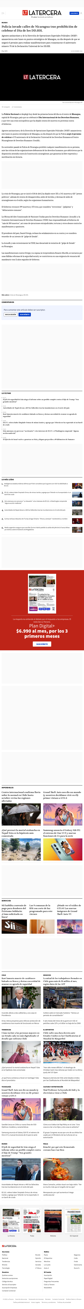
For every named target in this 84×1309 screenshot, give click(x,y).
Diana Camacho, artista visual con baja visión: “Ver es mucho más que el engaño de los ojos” (62, 1185)
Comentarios (18, 107)
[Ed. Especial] (74, 1233)
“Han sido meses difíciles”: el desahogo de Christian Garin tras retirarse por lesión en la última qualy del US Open (62, 1070)
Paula (45, 1144)
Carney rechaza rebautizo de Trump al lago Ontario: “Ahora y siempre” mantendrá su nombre (35, 519)
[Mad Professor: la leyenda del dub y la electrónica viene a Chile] (62, 1109)
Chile (4, 975)
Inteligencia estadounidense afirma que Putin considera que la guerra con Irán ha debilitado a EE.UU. (36, 485)
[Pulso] (32, 1233)
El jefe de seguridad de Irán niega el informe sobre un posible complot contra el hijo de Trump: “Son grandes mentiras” (41, 401)
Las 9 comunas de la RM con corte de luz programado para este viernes (40, 909)
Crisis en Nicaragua (16, 295)
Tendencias (6, 1030)
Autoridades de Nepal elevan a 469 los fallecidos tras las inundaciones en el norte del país (36, 408)
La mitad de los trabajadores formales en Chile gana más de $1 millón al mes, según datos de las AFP (62, 981)
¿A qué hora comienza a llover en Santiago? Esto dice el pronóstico (20, 1079)
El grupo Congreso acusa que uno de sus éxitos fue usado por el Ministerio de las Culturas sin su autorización (62, 1135)
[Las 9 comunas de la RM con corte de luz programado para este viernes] (42, 926)
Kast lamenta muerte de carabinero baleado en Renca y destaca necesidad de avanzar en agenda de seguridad (40, 415)
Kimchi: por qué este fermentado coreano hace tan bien (59, 1148)
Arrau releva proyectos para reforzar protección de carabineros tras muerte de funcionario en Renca (21, 1022)
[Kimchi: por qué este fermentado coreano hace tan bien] (62, 1169)
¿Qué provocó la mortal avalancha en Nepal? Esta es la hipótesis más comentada (21, 833)
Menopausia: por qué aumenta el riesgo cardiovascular (58, 1193)
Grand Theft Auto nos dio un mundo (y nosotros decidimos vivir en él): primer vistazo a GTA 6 (62, 795)
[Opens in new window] (53, 1233)
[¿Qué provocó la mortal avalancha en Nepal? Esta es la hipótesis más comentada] (21, 849)
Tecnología (6, 1087)
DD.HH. (25, 295)
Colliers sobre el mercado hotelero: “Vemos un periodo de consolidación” (61, 1014)
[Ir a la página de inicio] (42, 13)
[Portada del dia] (42, 612)
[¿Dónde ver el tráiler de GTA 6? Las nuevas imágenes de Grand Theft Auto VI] (69, 926)
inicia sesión (10, 314)
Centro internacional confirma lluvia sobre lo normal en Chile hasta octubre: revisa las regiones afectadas (21, 796)
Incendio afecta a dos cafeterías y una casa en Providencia (19, 1014)
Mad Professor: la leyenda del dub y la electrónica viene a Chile (61, 1091)
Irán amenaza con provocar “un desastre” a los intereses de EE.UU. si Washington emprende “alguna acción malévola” (41, 432)
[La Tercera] (11, 1233)
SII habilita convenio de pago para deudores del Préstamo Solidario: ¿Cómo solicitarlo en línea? (14, 911)
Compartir (7, 107)
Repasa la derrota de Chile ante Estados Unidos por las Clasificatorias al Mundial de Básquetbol (61, 1079)
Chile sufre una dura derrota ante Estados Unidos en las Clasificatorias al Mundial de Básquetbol (62, 1036)
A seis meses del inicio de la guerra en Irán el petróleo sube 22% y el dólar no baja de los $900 (62, 1022)
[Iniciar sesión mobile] (81, 13)
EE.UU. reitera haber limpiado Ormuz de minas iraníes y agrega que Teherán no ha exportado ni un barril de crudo (42, 424)
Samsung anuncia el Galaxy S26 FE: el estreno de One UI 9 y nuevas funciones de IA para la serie (61, 833)
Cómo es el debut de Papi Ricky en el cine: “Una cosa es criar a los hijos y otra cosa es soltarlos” (61, 1125)
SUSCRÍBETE (42, 644)
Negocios (47, 975)
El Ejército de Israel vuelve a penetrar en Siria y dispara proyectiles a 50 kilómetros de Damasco (39, 439)
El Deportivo (48, 1030)
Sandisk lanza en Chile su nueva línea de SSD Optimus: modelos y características (19, 1125)
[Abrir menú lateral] (3, 13)
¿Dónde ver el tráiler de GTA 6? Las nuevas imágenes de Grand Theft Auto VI (69, 909)
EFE (6, 51)
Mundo (4, 23)
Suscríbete (25, 314)
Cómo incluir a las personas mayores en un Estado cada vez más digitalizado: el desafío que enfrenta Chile (20, 1036)
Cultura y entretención (53, 1087)
